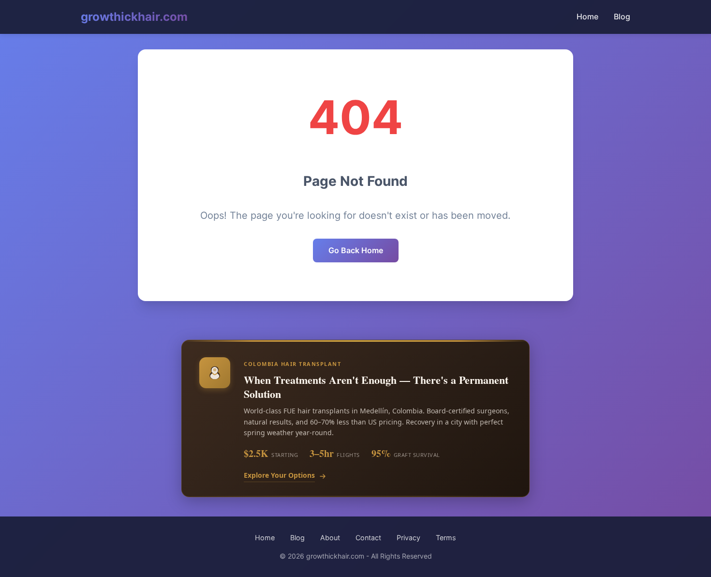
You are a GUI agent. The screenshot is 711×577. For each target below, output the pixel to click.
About (330, 537)
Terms (446, 537)
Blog (622, 16)
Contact (368, 537)
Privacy (408, 537)
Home (587, 16)
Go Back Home (355, 250)
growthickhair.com (134, 17)
